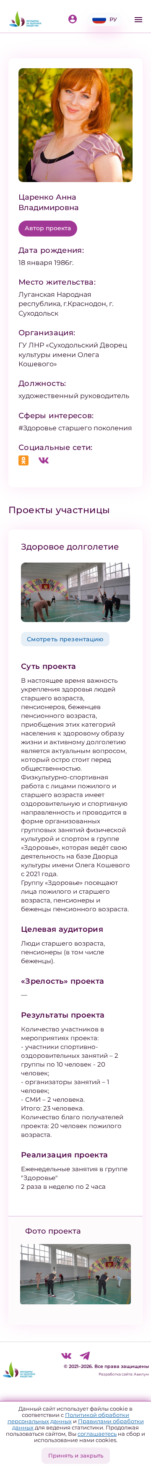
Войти (74, 20)
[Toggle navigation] (138, 19)
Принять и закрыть (75, 1455)
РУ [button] (113, 19)
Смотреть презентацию (65, 639)
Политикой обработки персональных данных (69, 1417)
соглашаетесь (97, 1433)
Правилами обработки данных (78, 1424)
